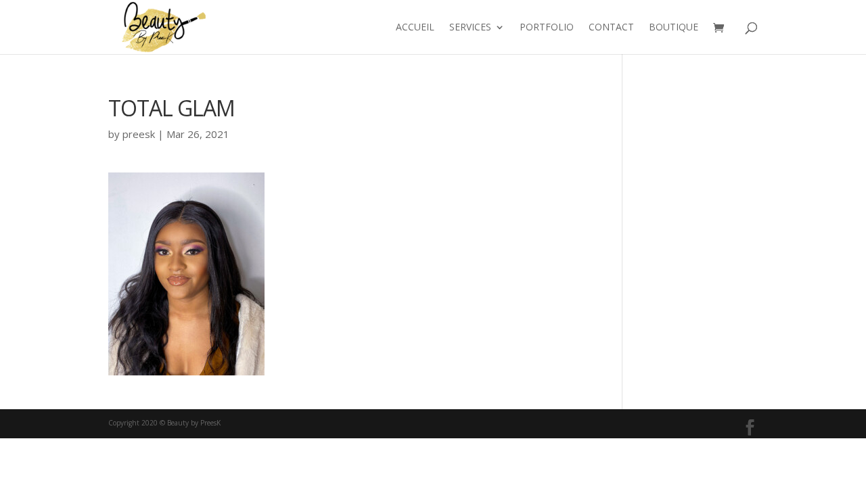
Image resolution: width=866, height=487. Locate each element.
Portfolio (547, 27)
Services (470, 27)
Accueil (415, 27)
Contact (611, 27)
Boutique (673, 27)
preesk (138, 134)
